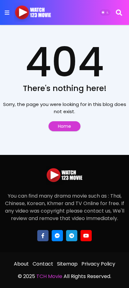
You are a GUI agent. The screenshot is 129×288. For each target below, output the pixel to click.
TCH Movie (49, 276)
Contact (43, 263)
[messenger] (57, 235)
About (21, 263)
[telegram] (71, 235)
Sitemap (67, 263)
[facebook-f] (43, 235)
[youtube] (86, 235)
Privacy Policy (98, 263)
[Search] (119, 12)
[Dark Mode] (105, 12)
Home (64, 126)
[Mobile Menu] (7, 12)
